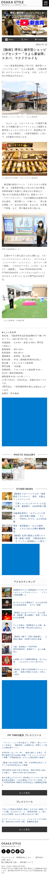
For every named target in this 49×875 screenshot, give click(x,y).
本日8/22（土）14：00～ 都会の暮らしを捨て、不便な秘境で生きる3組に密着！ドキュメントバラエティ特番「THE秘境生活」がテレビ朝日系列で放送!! (24, 755)
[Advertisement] (24, 422)
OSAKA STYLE (12, 2)
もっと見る (24, 792)
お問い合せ (6, 859)
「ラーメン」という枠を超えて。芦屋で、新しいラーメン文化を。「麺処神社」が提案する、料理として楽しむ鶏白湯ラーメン (24, 745)
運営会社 (39, 857)
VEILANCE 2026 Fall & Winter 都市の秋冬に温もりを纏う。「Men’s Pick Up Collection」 (24, 771)
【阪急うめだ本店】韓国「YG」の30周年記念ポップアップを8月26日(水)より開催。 (24, 763)
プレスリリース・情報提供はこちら (16, 857)
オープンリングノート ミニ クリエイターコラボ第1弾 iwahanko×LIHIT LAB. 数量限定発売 (24, 820)
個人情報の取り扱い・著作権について (17, 862)
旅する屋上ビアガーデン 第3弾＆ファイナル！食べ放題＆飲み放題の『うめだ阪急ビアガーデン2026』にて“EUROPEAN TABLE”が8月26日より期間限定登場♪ (24, 781)
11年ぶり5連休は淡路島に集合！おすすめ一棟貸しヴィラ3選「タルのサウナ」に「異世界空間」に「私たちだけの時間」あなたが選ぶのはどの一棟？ (24, 811)
